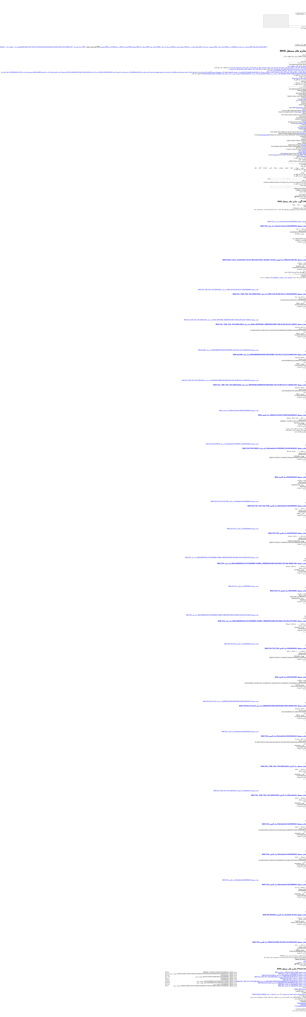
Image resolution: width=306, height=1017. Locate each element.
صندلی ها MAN (127, 47)
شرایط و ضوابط (302, 994)
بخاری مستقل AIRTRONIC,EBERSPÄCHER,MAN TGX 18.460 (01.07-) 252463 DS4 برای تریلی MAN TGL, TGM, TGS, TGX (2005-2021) (259, 385)
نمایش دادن (302, 194)
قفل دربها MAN (232, 47)
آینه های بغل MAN (145, 47)
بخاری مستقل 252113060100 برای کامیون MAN (290, 477)
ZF (72, 47)
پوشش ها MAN (104, 47)
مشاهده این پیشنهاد (300, 959)
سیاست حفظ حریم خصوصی (289, 994)
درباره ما (303, 988)
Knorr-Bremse (40, 47)
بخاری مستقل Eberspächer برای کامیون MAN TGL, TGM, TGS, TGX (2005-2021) (278, 795)
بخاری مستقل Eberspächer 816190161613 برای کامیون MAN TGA (283, 736)
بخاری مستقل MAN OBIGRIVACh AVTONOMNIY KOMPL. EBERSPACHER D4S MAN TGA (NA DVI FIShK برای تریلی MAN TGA (262, 621)
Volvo (64, 47)
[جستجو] (276, 21)
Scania (60, 47)
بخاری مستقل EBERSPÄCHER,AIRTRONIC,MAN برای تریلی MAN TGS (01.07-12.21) (282, 982)
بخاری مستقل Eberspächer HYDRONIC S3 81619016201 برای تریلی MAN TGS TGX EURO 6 (274, 448)
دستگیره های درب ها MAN (195, 47)
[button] (153, 36)
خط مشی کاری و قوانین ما (285, 277)
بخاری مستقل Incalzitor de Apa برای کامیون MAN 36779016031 (284, 915)
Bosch (26, 47)
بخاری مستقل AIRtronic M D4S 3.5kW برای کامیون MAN (290, 972)
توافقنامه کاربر (273, 277)
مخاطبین (296, 988)
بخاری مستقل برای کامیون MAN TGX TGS (294, 979)
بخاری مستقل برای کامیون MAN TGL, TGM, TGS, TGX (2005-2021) (283, 766)
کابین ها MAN (112, 47)
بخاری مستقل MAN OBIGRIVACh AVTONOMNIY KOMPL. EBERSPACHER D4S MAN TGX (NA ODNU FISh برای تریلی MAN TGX (261, 563)
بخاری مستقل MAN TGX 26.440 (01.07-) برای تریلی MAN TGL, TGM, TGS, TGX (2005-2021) (280, 976)
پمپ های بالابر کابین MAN (167, 47)
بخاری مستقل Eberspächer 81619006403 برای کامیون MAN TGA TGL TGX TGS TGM (277, 506)
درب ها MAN (119, 47)
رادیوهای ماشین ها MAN (181, 47)
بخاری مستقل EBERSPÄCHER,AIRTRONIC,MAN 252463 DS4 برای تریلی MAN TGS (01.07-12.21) (272, 706)
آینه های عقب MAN (155, 47)
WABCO (68, 47)
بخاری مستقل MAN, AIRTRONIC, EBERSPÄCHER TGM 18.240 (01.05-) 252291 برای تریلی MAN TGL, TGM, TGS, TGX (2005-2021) (261, 324)
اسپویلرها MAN (136, 47)
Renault (55, 47)
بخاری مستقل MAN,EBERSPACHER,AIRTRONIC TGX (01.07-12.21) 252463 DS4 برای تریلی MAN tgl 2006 (269, 354)
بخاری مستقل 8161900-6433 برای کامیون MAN (290, 677)
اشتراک (303, 275)
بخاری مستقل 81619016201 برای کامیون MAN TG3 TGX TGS (285, 648)
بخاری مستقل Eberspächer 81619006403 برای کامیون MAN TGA (284, 854)
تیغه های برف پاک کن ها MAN (244, 47)
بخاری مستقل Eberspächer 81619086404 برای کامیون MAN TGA (284, 884)
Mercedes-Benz (48, 47)
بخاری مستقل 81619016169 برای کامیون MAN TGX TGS (287, 533)
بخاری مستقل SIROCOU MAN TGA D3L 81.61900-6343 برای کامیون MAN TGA (279, 942)
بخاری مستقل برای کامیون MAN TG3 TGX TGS (293, 978)
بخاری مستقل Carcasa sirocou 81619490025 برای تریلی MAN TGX (283, 226)
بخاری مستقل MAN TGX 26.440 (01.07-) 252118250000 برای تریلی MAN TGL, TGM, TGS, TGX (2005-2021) (269, 294)
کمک (300, 988)
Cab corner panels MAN (259, 47)
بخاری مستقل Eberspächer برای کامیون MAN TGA (292, 973)
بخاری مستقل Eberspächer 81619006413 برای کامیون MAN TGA (284, 824)
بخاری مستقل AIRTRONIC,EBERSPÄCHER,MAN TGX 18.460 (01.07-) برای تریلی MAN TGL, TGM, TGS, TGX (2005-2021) (271, 981)
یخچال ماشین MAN (223, 47)
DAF (30, 47)
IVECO (33, 47)
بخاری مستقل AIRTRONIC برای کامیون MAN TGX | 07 (288, 591)
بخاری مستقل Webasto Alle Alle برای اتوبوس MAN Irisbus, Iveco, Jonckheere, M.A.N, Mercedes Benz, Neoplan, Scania (264, 260)
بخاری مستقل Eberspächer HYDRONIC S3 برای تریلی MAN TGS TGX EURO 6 (284, 975)
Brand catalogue (261, 994)
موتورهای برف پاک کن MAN (209, 47)
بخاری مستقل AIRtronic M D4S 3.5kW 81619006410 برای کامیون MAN (282, 415)
